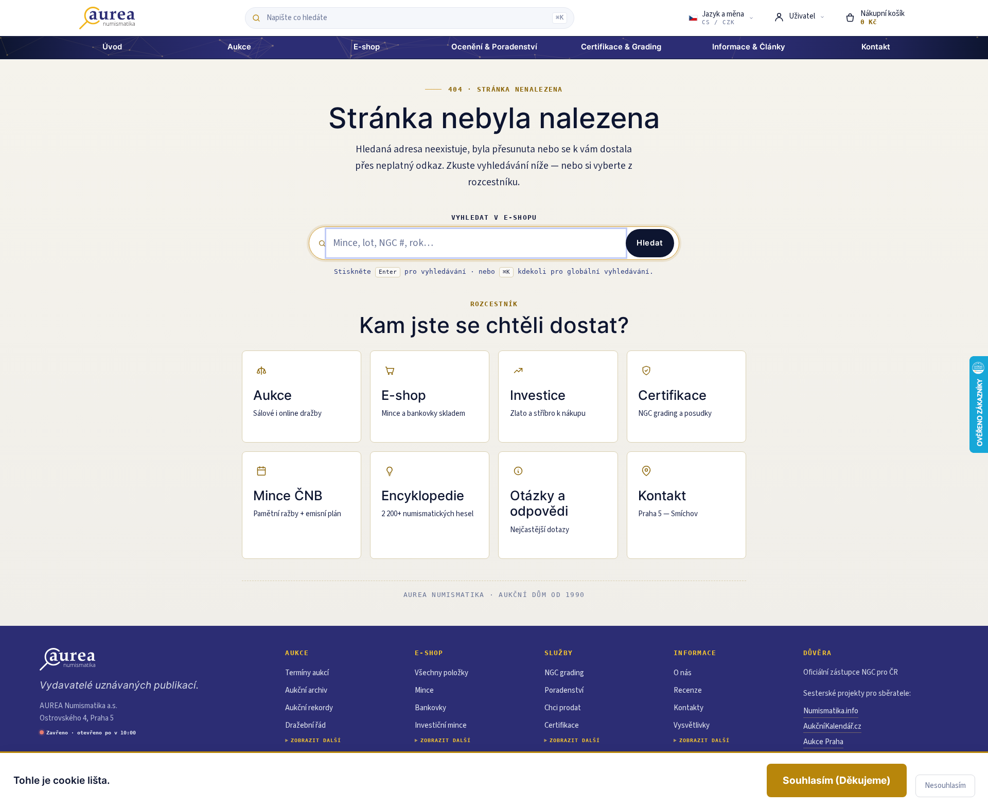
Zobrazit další (316, 740)
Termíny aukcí (307, 673)
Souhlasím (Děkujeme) (837, 780)
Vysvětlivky (692, 725)
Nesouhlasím (945, 785)
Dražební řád (305, 725)
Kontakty (688, 707)
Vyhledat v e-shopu (494, 217)
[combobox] (407, 18)
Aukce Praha (823, 741)
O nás (683, 673)
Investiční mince (441, 725)
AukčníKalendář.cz (832, 726)
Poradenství (564, 690)
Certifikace (561, 725)
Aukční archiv (306, 690)
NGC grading (564, 673)
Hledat (650, 243)
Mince (424, 690)
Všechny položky (441, 673)
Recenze (688, 690)
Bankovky (430, 707)
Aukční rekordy (309, 707)
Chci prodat (562, 707)
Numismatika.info (830, 711)
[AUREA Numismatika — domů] (107, 18)
